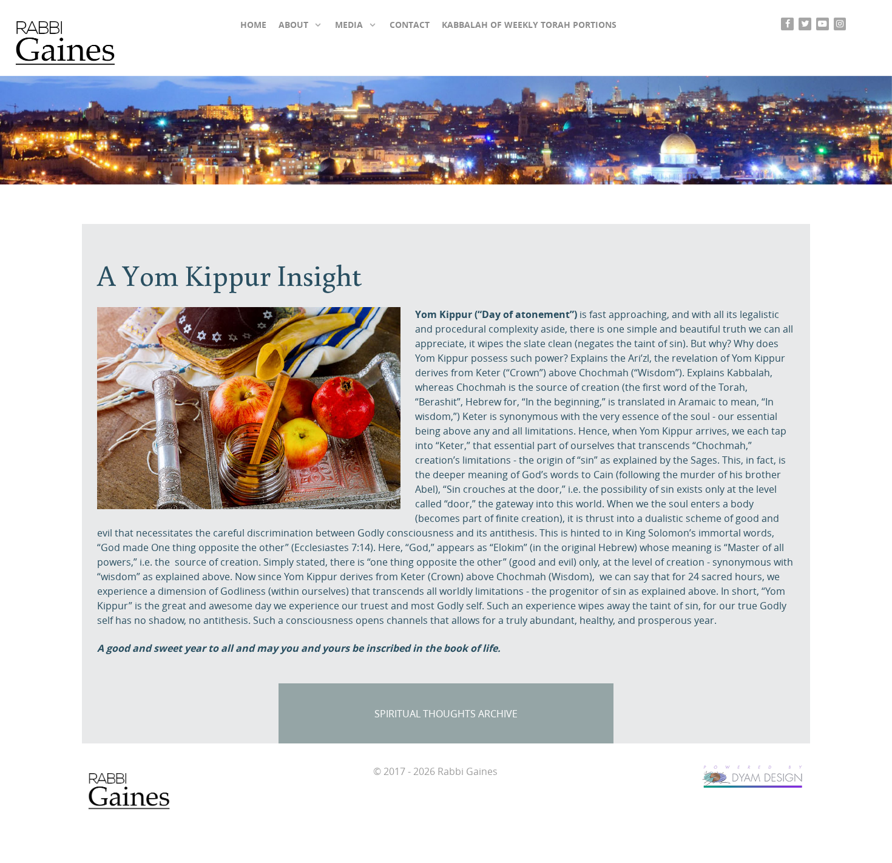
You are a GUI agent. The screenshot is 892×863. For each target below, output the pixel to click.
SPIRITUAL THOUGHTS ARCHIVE (446, 714)
